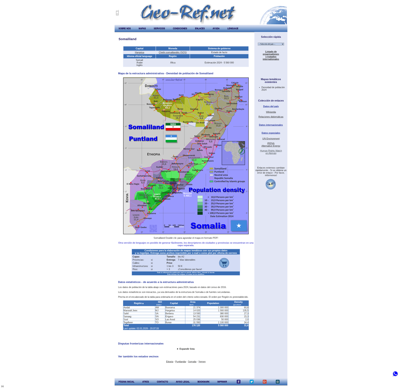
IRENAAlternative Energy (270, 144)
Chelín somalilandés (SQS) (173, 52)
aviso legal (183, 382)
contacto (162, 382)
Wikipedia (271, 112)
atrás (145, 382)
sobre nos (125, 28)
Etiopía (169, 361)
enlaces (200, 28)
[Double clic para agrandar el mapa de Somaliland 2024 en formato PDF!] (186, 233)
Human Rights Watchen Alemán (271, 152)
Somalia (192, 361)
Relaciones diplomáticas (270, 117)
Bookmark (203, 382)
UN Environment (271, 138)
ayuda (216, 28)
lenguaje (232, 28)
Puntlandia (180, 361)
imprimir (222, 382)
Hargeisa (139, 52)
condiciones (180, 28)
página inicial (126, 382)
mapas (142, 28)
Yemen (202, 361)
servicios (159, 28)
